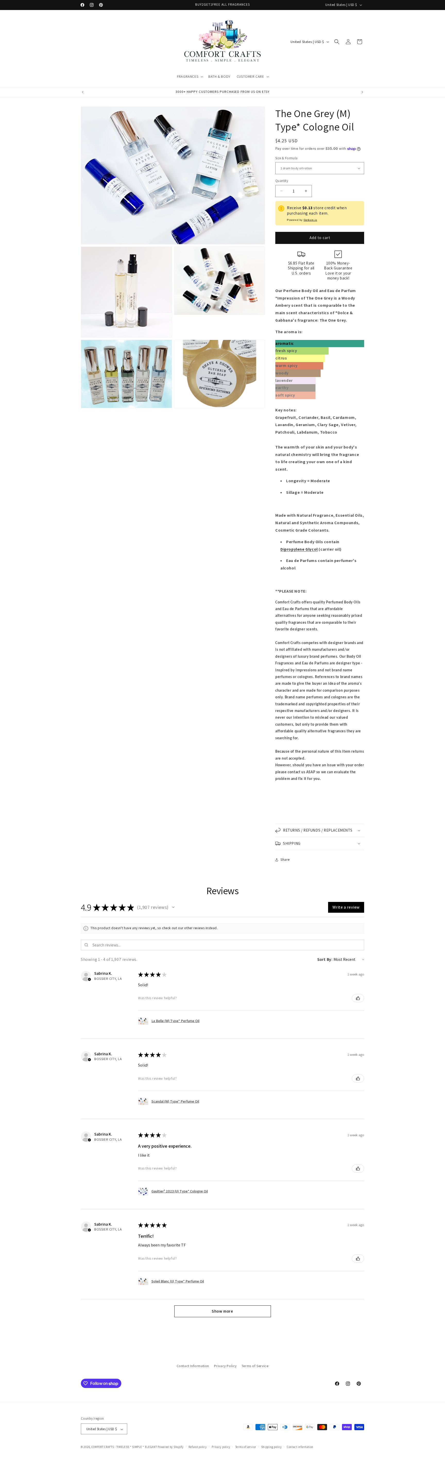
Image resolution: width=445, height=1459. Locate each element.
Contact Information (193, 1366)
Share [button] (285, 859)
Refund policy (198, 1447)
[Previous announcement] (82, 92)
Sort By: (325, 959)
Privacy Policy (225, 1366)
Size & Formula (286, 158)
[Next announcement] (362, 92)
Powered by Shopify (171, 1447)
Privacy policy (221, 1447)
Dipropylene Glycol (299, 549)
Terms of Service (255, 1366)
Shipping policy (271, 1447)
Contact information (300, 1447)
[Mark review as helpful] (358, 998)
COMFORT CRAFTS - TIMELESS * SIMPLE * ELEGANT (124, 1447)
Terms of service (245, 1447)
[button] (189, 76)
